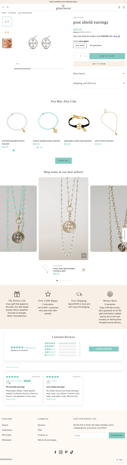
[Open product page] (17, 122)
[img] (12, 377)
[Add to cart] (83, 270)
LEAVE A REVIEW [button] (104, 349)
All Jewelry (12, 13)
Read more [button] (11, 399)
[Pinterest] (66, 452)
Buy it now (99, 64)
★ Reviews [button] (125, 235)
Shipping (75, 32)
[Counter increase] (85, 56)
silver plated (80, 45)
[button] (3, 7)
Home (4, 13)
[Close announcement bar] (124, 2)
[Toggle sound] (83, 255)
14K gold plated (95, 45)
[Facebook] (55, 452)
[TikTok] (71, 452)
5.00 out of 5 (30, 347)
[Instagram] (61, 452)
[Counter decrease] (75, 56)
